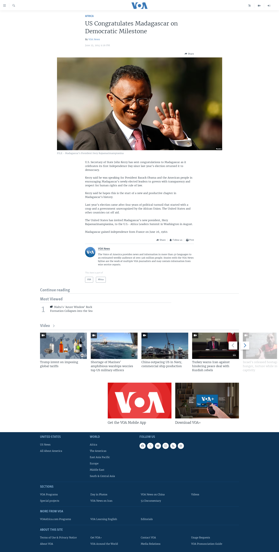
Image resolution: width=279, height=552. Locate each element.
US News (45, 444)
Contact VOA (148, 537)
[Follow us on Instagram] (165, 446)
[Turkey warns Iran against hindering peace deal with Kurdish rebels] (215, 346)
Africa (89, 16)
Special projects (49, 500)
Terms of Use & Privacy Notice (58, 537)
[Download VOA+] (207, 400)
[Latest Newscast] (269, 5)
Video (45, 326)
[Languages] (249, 5)
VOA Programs (49, 494)
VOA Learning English (103, 519)
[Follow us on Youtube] (158, 446)
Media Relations (150, 543)
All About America (51, 450)
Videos (195, 494)
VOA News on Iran (101, 500)
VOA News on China (153, 494)
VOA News (94, 39)
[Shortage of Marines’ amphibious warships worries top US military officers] (114, 346)
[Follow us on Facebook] (143, 446)
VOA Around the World (104, 543)
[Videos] (259, 5)
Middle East (97, 469)
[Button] (189, 54)
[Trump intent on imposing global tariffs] (63, 346)
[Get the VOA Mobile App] (139, 400)
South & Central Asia (102, 476)
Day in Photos (98, 494)
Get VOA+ (96, 537)
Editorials (147, 519)
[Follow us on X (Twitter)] (150, 446)
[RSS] (173, 446)
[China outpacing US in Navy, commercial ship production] (164, 346)
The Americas (98, 450)
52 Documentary (151, 500)
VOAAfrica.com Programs (55, 519)
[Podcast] (181, 446)
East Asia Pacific (100, 457)
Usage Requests (200, 537)
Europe (94, 463)
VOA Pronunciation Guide (206, 543)
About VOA (46, 543)
